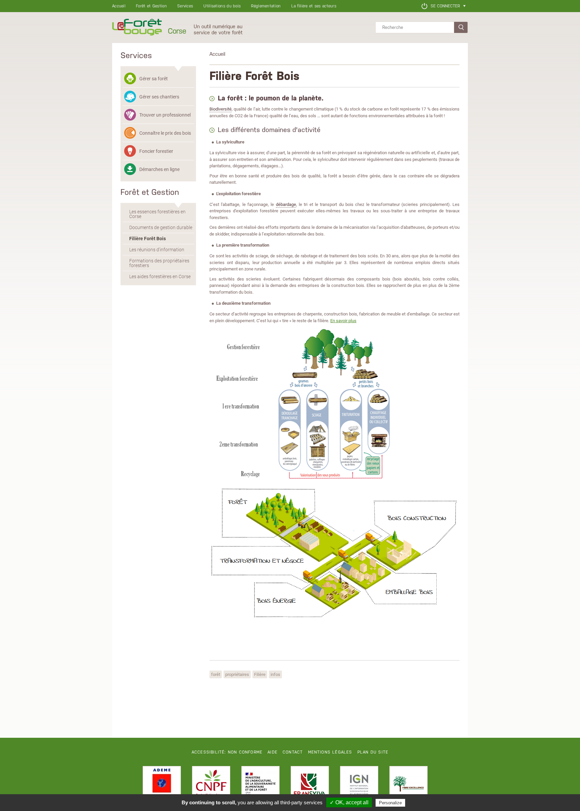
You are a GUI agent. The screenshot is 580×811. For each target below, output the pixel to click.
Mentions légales (330, 752)
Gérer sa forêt (153, 78)
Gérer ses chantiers (159, 96)
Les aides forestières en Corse (160, 276)
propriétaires (237, 674)
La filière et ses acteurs (314, 6)
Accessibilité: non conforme (227, 752)
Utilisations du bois (222, 6)
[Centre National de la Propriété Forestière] (211, 785)
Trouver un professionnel (165, 115)
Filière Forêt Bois (147, 238)
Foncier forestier (156, 151)
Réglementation (266, 6)
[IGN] (359, 785)
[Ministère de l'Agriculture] (260, 785)
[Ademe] (162, 785)
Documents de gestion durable (160, 227)
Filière (259, 674)
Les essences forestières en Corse (157, 214)
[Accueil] (137, 27)
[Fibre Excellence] (408, 785)
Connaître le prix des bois (165, 133)
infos (275, 674)
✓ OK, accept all (349, 802)
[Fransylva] (310, 785)
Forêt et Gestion (151, 6)
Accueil (119, 6)
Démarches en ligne (159, 169)
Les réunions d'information (156, 249)
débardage (286, 204)
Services (185, 6)
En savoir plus (343, 320)
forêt (215, 674)
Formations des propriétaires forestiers (159, 263)
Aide (273, 752)
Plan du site (372, 752)
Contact (293, 752)
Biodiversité (220, 109)
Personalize (390, 802)
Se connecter (445, 6)
